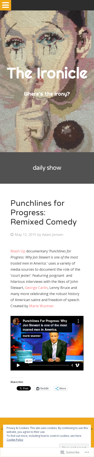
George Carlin (36, 287)
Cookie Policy (15, 440)
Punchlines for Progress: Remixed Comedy (43, 213)
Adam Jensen (52, 234)
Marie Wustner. (41, 306)
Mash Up (18, 251)
